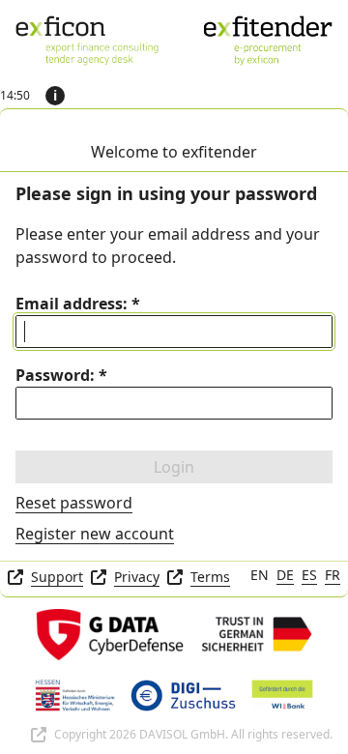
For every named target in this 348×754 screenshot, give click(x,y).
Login (174, 467)
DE (285, 575)
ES (309, 575)
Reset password (73, 502)
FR (332, 575)
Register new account (94, 533)
